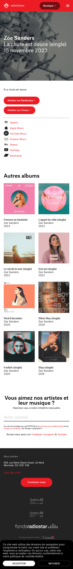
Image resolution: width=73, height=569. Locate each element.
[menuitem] (14, 5)
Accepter (19, 563)
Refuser (54, 563)
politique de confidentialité (51, 426)
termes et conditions (12, 428)
